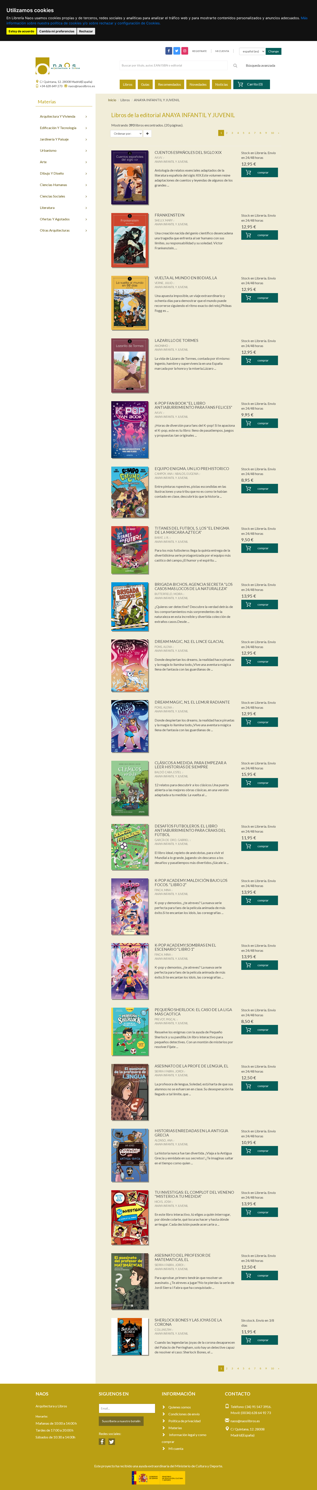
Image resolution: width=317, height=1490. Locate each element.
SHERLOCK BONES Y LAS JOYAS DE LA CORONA (188, 1322)
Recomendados (169, 84)
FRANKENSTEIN (169, 215)
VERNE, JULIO (164, 283)
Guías (145, 84)
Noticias (221, 84)
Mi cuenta (175, 1448)
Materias (175, 1428)
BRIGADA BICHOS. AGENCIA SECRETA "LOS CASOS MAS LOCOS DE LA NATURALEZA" (193, 586)
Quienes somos (179, 1407)
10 (272, 132)
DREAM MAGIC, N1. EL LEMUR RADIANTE (192, 702)
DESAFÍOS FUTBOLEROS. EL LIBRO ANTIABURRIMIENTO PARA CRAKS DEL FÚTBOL (190, 830)
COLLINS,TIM (163, 1329)
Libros (127, 84)
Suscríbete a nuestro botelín (121, 1421)
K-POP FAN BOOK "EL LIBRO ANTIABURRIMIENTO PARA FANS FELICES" (193, 405)
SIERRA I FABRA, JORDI (169, 1071)
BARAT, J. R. (162, 537)
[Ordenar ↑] (147, 133)
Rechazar (86, 31)
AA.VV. (158, 157)
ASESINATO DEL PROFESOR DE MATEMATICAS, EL (183, 1257)
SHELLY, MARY (164, 220)
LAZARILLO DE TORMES (176, 340)
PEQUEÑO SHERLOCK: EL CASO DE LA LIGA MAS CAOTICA (193, 1011)
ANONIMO (161, 345)
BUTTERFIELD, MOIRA (168, 594)
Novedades (198, 84)
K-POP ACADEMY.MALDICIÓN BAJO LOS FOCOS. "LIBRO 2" (191, 882)
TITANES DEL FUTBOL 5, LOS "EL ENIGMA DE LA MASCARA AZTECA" (192, 530)
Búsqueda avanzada (260, 65)
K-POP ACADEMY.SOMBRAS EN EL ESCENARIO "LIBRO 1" (185, 947)
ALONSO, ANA (164, 1140)
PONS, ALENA (163, 647)
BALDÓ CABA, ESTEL (168, 772)
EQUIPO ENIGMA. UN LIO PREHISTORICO (192, 468)
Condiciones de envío (184, 1414)
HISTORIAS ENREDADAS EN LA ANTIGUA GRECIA (191, 1132)
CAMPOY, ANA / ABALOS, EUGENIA (176, 473)
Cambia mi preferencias (56, 31)
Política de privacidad (184, 1421)
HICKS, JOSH (163, 1201)
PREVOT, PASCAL (165, 1019)
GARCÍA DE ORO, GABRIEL (172, 840)
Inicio (112, 100)
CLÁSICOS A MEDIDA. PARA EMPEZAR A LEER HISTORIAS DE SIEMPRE (190, 764)
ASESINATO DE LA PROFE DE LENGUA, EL (191, 1066)
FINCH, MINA (163, 890)
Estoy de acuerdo (21, 31)
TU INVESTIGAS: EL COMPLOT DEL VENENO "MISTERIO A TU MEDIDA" (194, 1194)
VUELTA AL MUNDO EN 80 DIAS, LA (186, 277)
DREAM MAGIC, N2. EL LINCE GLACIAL (189, 641)
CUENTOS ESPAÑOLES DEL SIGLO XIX (188, 152)
